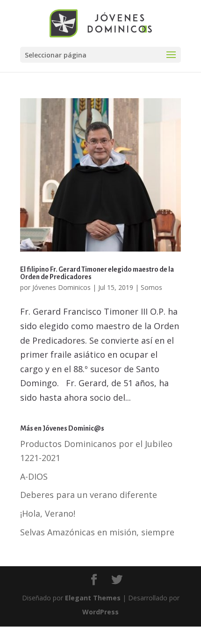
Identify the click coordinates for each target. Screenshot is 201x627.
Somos (151, 287)
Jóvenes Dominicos (61, 287)
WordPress (100, 611)
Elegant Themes (93, 597)
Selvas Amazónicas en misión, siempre (97, 532)
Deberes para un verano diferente (88, 494)
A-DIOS (34, 476)
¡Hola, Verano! (47, 513)
